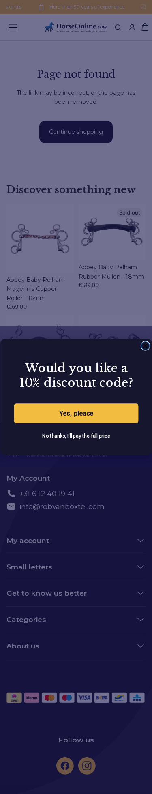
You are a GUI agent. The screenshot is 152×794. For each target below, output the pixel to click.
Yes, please (76, 413)
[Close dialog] (145, 346)
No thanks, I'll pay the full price (76, 435)
